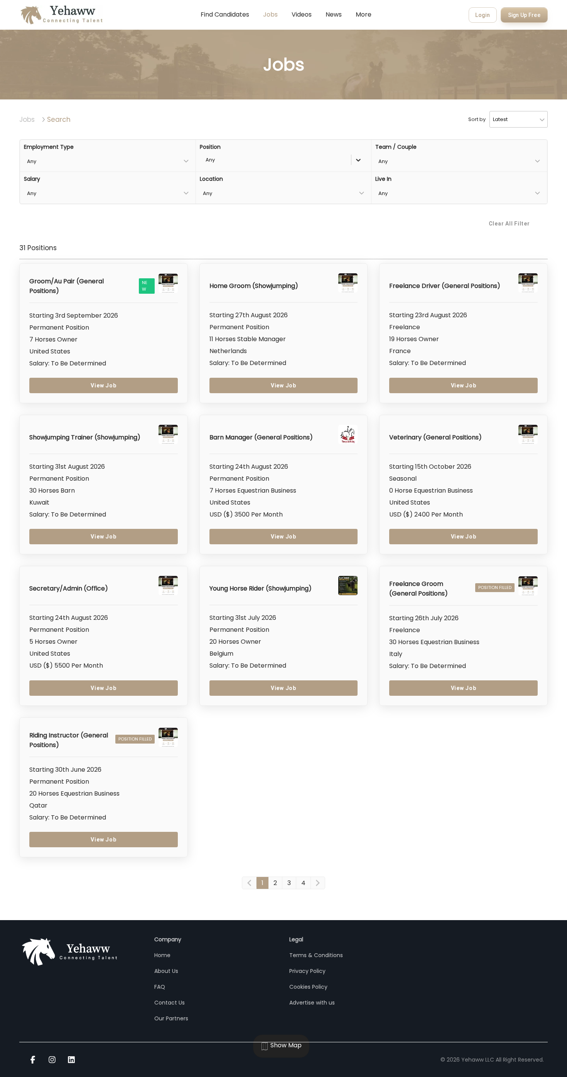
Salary (32, 179)
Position (210, 147)
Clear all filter (509, 223)
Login (482, 15)
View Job (103, 385)
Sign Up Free (524, 15)
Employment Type (49, 147)
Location (211, 179)
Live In (383, 179)
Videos (302, 14)
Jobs (270, 14)
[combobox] (206, 160)
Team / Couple (396, 147)
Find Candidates (225, 14)
